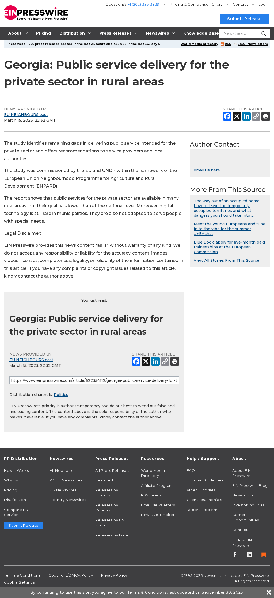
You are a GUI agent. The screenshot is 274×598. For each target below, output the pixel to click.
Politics (61, 394)
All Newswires (62, 470)
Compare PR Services (16, 512)
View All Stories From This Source (226, 260)
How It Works (16, 470)
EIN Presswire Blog (250, 485)
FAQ (191, 470)
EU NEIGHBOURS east (26, 114)
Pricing (196, 4)
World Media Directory (199, 44)
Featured (104, 480)
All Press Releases (112, 470)
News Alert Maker (157, 515)
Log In (264, 4)
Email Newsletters (253, 44)
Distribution (15, 500)
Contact (240, 4)
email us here (207, 170)
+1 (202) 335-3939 (143, 4)
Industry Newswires (68, 500)
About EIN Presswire (241, 473)
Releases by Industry (106, 493)
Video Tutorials (201, 490)
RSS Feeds (151, 495)
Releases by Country (106, 508)
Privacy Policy (114, 575)
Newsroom (242, 495)
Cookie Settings (19, 582)
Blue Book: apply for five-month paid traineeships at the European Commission (229, 247)
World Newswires (66, 480)
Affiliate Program (157, 485)
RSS (228, 44)
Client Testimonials (204, 500)
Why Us (11, 480)
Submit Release (244, 18)
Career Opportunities (245, 517)
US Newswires (63, 490)
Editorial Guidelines (205, 480)
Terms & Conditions (22, 575)
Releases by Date (111, 535)
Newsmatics (215, 575)
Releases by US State (109, 523)
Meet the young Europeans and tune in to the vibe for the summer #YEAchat (229, 229)
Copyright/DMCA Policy (70, 575)
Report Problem (202, 509)
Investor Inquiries (248, 505)
